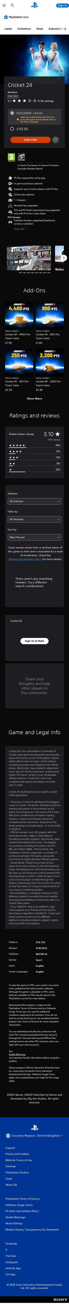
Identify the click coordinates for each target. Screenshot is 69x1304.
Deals (39, 28)
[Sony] (60, 1302)
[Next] (64, 258)
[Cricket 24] (29, 258)
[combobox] (34, 501)
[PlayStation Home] (34, 5)
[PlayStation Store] (17, 17)
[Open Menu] (4, 5)
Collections (24, 28)
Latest (8, 28)
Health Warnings (17, 1054)
